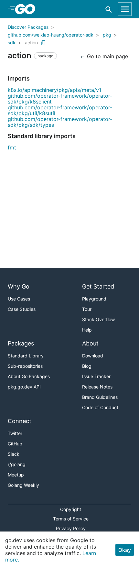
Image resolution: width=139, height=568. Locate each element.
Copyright (70, 509)
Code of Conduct (100, 407)
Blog (86, 366)
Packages (21, 343)
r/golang (17, 464)
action (31, 42)
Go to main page (106, 56)
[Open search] (108, 9)
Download (92, 355)
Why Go (18, 286)
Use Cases (19, 298)
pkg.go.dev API (24, 386)
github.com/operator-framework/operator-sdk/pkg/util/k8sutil (60, 110)
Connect (19, 421)
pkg (107, 35)
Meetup (16, 474)
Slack (13, 454)
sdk (12, 42)
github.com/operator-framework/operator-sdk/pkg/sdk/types (60, 122)
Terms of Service (71, 518)
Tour (86, 309)
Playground (94, 298)
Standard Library (26, 355)
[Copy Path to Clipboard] (43, 43)
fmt (12, 147)
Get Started (98, 286)
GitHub (15, 443)
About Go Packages (29, 376)
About (90, 343)
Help (87, 330)
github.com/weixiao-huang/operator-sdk (50, 35)
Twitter (15, 433)
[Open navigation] (124, 9)
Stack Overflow (98, 319)
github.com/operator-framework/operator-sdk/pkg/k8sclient (60, 99)
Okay (124, 550)
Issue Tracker (96, 376)
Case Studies (22, 309)
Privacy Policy (71, 528)
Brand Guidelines (100, 397)
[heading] (27, 9)
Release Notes (97, 386)
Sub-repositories (25, 366)
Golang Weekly (23, 485)
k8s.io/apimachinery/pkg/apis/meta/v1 (54, 90)
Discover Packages (28, 27)
